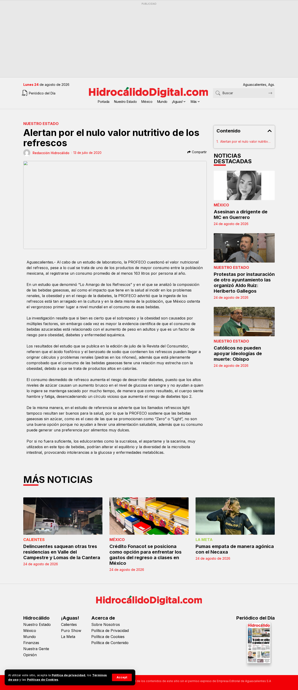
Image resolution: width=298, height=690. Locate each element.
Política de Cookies (108, 636)
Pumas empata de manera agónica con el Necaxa (235, 549)
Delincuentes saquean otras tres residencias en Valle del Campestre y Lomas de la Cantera (61, 552)
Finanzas (31, 642)
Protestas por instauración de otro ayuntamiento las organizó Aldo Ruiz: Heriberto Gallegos (244, 282)
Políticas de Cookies (42, 679)
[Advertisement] (149, 40)
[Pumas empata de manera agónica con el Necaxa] (235, 516)
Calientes (34, 539)
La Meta (204, 539)
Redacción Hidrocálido (51, 153)
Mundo (29, 636)
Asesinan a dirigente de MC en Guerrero (241, 214)
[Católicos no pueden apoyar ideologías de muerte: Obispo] (244, 321)
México (221, 205)
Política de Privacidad (110, 630)
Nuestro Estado (41, 123)
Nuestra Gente (36, 648)
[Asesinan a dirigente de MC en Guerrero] (244, 185)
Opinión (30, 654)
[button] (122, 677)
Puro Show (71, 630)
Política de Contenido (110, 642)
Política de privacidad (68, 675)
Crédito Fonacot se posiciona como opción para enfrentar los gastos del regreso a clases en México (145, 555)
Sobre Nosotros (105, 624)
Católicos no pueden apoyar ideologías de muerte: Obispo (238, 353)
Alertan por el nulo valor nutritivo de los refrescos (246, 141)
